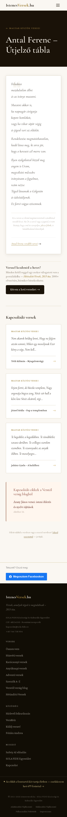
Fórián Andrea (14, 733)
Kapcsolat (12, 765)
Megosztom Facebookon (28, 576)
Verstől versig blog (17, 687)
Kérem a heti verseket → (25, 289)
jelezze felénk (46, 225)
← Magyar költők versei (23, 28)
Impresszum (45, 811)
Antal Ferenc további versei (24, 243)
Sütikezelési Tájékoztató (46, 807)
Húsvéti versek (14, 655)
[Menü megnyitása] (58, 5)
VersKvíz (11, 720)
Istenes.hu (20, 5)
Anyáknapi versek (16, 668)
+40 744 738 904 (14, 631)
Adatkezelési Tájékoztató (21, 807)
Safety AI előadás (16, 752)
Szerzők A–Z (13, 681)
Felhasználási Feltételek (26, 811)
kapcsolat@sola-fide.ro (17, 626)
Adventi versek (14, 675)
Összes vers (12, 649)
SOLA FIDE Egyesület (18, 758)
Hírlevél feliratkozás (18, 713)
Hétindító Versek (16, 694)
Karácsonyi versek (16, 662)
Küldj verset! (13, 726)
